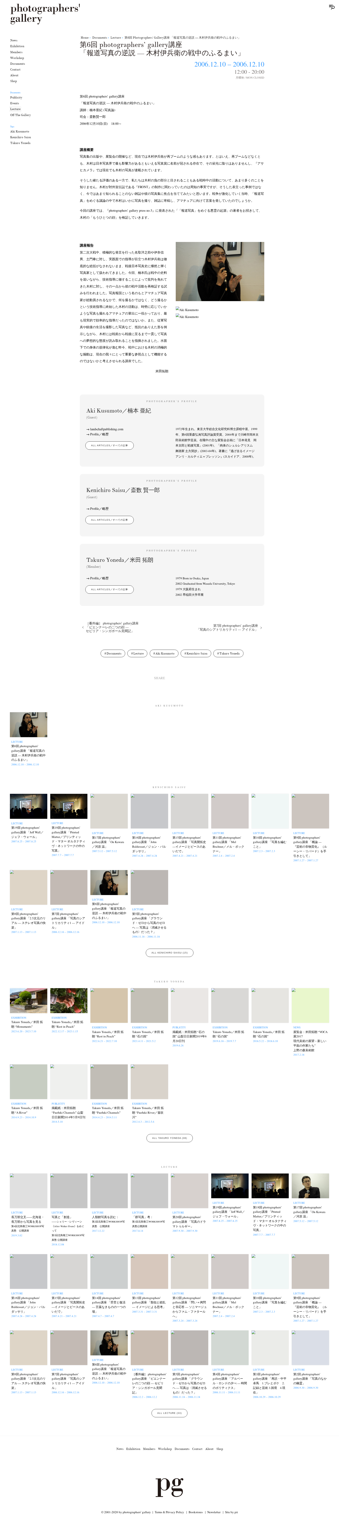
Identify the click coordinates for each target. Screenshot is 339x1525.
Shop (13, 81)
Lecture (15, 109)
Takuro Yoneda (20, 143)
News (13, 40)
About (14, 75)
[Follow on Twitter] (164, 1465)
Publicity (16, 97)
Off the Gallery (20, 115)
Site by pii (231, 1512)
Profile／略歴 (99, 434)
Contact (15, 69)
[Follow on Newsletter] (186, 1465)
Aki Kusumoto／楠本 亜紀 (118, 413)
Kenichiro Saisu (20, 137)
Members (16, 52)
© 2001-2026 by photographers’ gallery (126, 1512)
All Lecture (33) (169, 1413)
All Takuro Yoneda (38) (169, 1138)
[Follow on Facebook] (175, 1465)
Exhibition (17, 46)
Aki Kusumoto (19, 131)
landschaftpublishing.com (106, 429)
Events (14, 103)
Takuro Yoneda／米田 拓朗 (119, 562)
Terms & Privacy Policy (169, 1512)
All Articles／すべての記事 (109, 445)
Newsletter (213, 1512)
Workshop (17, 58)
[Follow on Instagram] (152, 1465)
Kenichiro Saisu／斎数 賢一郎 (123, 493)
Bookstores (196, 1512)
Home (85, 38)
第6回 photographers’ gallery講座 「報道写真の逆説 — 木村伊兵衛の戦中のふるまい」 (183, 38)
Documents (17, 63)
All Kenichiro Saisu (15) (170, 952)
